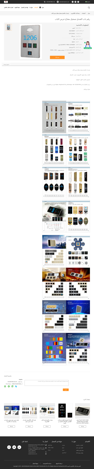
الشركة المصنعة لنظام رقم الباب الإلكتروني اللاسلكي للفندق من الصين (65, 421)
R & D (49, 450)
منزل (43, 7)
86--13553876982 (50, 1)
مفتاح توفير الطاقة (80, 450)
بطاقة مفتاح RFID (79, 453)
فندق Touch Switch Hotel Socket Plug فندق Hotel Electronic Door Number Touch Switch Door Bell (82, 422)
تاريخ (63, 447)
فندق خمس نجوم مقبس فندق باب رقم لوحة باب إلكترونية (11, 420)
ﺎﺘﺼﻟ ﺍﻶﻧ (57, 57)
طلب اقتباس (6, 7)
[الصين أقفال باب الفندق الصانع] (6, 2)
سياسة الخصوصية (47, 463)
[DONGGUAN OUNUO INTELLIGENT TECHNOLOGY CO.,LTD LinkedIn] (73, 2)
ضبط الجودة (17, 7)
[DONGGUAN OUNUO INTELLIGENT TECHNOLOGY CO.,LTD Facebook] (78, 2)
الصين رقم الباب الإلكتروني (75, 466)
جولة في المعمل (24, 7)
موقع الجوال (35, 463)
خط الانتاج (50, 445)
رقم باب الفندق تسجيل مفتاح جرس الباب (60, 13)
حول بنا (31, 7)
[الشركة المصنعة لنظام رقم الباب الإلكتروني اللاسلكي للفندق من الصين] (65, 411)
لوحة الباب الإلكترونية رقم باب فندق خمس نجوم (29, 420)
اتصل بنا (11, 7)
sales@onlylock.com (64, 1)
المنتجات (36, 7)
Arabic (88, 1)
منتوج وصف (6, 64)
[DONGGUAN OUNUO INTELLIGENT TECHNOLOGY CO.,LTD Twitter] (75, 2)
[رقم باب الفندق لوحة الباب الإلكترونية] (47, 411)
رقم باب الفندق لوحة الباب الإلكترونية (47, 420)
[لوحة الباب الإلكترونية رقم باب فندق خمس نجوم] (29, 411)
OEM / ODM (50, 447)
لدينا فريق (64, 452)
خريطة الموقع (59, 463)
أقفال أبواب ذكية (79, 447)
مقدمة (63, 445)
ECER (66, 466)
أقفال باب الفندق (79, 445)
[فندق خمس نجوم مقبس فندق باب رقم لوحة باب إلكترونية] (11, 411)
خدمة (63, 450)
